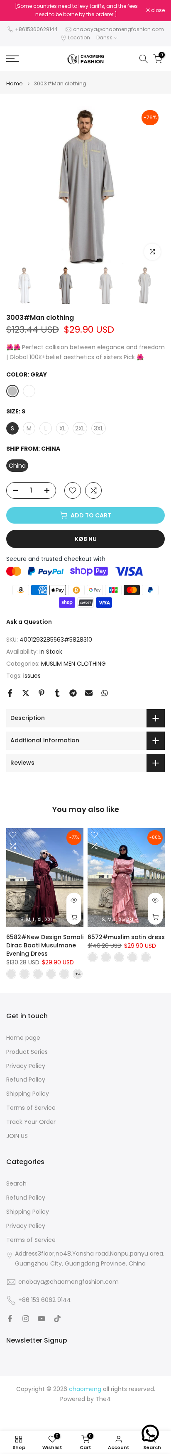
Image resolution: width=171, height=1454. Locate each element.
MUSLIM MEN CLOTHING (73, 663)
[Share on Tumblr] (57, 693)
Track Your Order (31, 1122)
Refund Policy (25, 1080)
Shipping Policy (27, 1094)
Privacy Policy (25, 1066)
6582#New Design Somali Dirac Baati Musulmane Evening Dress (44, 944)
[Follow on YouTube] (41, 1319)
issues (32, 675)
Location (79, 37)
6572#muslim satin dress (126, 936)
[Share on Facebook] (10, 693)
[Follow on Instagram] (25, 1319)
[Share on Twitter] (25, 693)
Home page (23, 1038)
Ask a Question (29, 622)
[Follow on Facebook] (10, 1319)
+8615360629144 (36, 29)
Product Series (27, 1052)
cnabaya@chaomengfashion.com (118, 29)
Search (16, 1184)
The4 (103, 1399)
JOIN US (17, 1136)
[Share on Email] (89, 693)
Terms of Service (31, 1108)
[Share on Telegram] (73, 693)
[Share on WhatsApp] (104, 693)
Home (14, 83)
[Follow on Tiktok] (57, 1319)
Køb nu (86, 539)
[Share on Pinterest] (41, 693)
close (157, 10)
